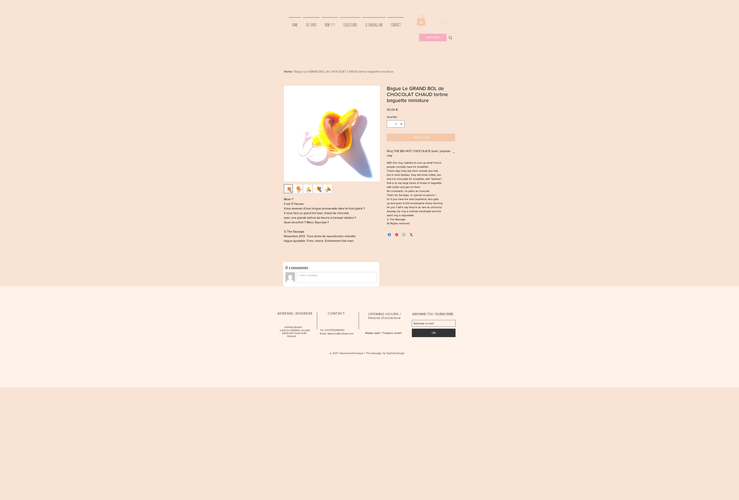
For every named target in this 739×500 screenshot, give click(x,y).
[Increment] (401, 124)
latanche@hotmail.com (340, 333)
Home (288, 71)
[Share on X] (411, 234)
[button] (421, 20)
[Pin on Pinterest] (396, 234)
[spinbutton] (395, 124)
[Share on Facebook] (389, 234)
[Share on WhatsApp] (404, 234)
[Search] (450, 38)
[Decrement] (389, 124)
